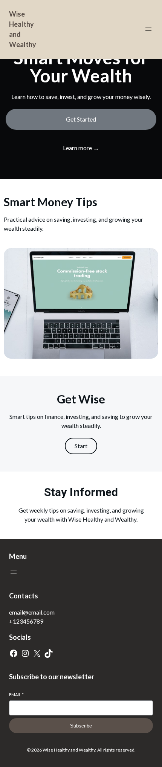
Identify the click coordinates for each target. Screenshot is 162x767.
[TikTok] (48, 653)
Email (16, 694)
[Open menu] (148, 29)
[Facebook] (13, 653)
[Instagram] (25, 653)
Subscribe (81, 726)
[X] (36, 653)
